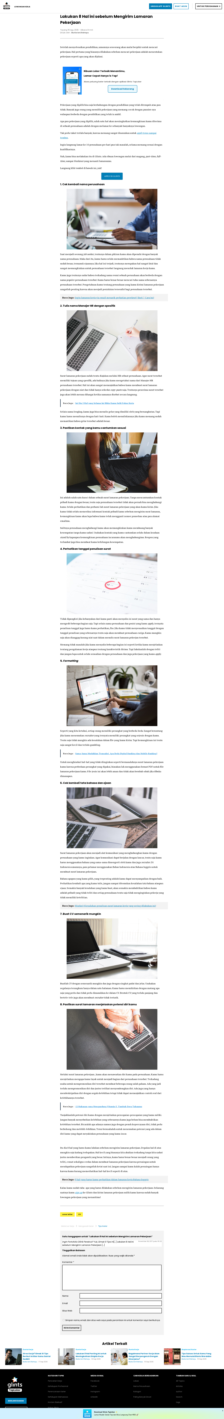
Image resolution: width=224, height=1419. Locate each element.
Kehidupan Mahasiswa (58, 1397)
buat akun (181, 6)
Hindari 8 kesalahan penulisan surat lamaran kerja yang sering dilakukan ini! (115, 905)
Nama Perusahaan (141, 1386)
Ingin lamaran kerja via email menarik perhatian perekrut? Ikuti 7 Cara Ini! (114, 297)
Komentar (68, 1262)
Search (179, 1397)
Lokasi (136, 1381)
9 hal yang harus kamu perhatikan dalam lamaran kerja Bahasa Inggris (112, 1179)
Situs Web (67, 1310)
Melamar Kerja (67, 1226)
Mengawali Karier (86, 1226)
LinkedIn (94, 1397)
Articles (179, 1386)
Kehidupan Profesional (58, 1386)
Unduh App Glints (160, 6)
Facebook (95, 1381)
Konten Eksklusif (55, 1402)
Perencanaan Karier (57, 1391)
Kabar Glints (53, 1407)
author (179, 1391)
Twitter (94, 1386)
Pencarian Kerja (55, 1381)
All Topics (180, 1381)
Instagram (95, 1391)
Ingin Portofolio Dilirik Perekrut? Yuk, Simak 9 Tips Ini (88, 1241)
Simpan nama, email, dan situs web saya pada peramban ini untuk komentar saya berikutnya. (112, 1320)
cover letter (67, 1214)
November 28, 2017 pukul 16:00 (150, 1241)
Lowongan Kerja (22, 7)
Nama (65, 1295)
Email (65, 1303)
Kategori (137, 1391)
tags (178, 1402)
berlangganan (16, 1400)
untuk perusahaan (208, 6)
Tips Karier (102, 1226)
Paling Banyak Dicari (142, 1397)
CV (79, 1214)
